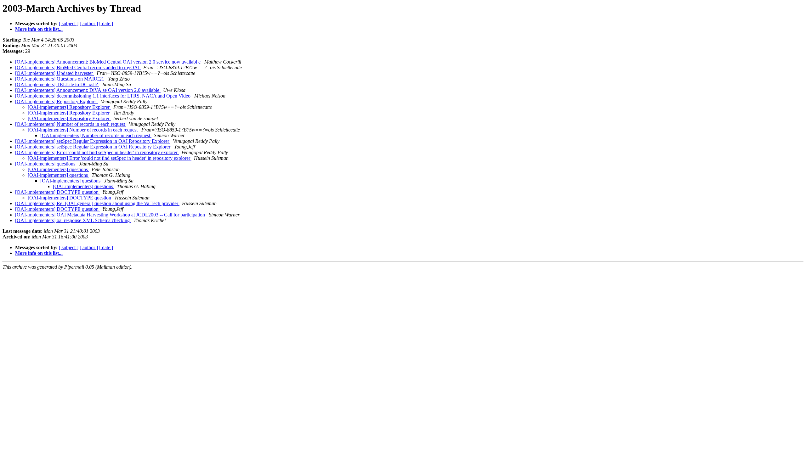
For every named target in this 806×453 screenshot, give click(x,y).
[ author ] (89, 23)
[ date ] (106, 23)
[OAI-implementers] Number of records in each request (70, 124)
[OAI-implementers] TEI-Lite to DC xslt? (57, 84)
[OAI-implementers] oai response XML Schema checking (73, 220)
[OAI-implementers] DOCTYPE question (57, 192)
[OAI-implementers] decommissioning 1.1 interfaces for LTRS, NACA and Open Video (103, 95)
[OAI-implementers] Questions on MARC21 (60, 78)
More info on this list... (39, 29)
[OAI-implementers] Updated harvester (54, 73)
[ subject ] (68, 23)
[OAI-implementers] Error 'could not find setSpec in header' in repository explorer (97, 152)
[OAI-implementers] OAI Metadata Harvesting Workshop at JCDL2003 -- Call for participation (110, 214)
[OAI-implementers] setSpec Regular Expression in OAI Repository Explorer (92, 141)
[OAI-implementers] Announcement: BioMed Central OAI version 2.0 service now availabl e (108, 61)
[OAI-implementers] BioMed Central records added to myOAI (78, 67)
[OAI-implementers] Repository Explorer (56, 101)
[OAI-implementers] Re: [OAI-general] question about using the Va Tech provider (97, 203)
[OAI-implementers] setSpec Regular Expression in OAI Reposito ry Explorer (93, 146)
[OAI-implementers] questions (46, 163)
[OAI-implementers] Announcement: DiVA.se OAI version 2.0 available (88, 90)
